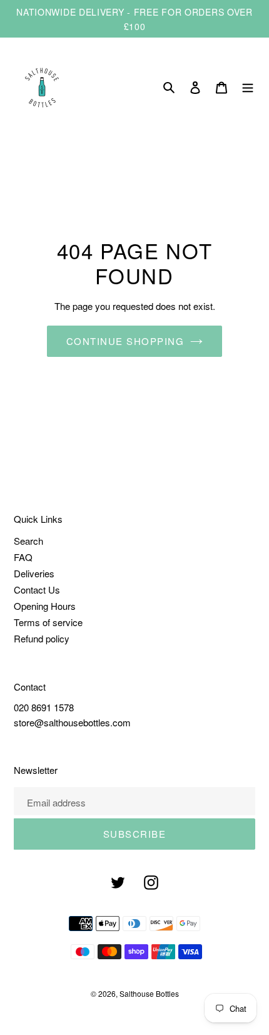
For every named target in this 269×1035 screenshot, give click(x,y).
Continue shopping (125, 341)
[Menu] (248, 88)
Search (28, 540)
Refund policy (41, 638)
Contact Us (37, 589)
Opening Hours (45, 605)
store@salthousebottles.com (72, 722)
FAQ (23, 557)
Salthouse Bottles (149, 993)
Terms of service (48, 622)
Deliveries (34, 573)
